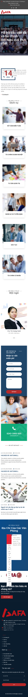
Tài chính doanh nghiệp (8, 655)
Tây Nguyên (9, 568)
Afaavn (5, 504)
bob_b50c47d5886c (8, 453)
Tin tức (5, 641)
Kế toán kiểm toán (7, 653)
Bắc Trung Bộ (9, 553)
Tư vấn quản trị (6, 658)
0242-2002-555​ (16, 5)
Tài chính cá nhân (7, 664)
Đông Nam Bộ (9, 573)
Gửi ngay (14, 391)
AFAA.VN (11, 693)
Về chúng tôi (6, 637)
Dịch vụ (5, 639)
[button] (1, 576)
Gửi (14, 684)
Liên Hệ (5, 646)
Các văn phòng (6, 643)
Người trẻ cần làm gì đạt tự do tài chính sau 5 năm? (13, 508)
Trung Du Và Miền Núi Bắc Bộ (9, 539)
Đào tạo (5, 662)
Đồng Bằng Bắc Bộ (9, 547)
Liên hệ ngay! (6, 597)
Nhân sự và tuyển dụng (8, 660)
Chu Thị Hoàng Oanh (14, 331)
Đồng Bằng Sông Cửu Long (9, 581)
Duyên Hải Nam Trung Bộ (9, 561)
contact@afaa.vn (14, 435)
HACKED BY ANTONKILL (9, 455)
